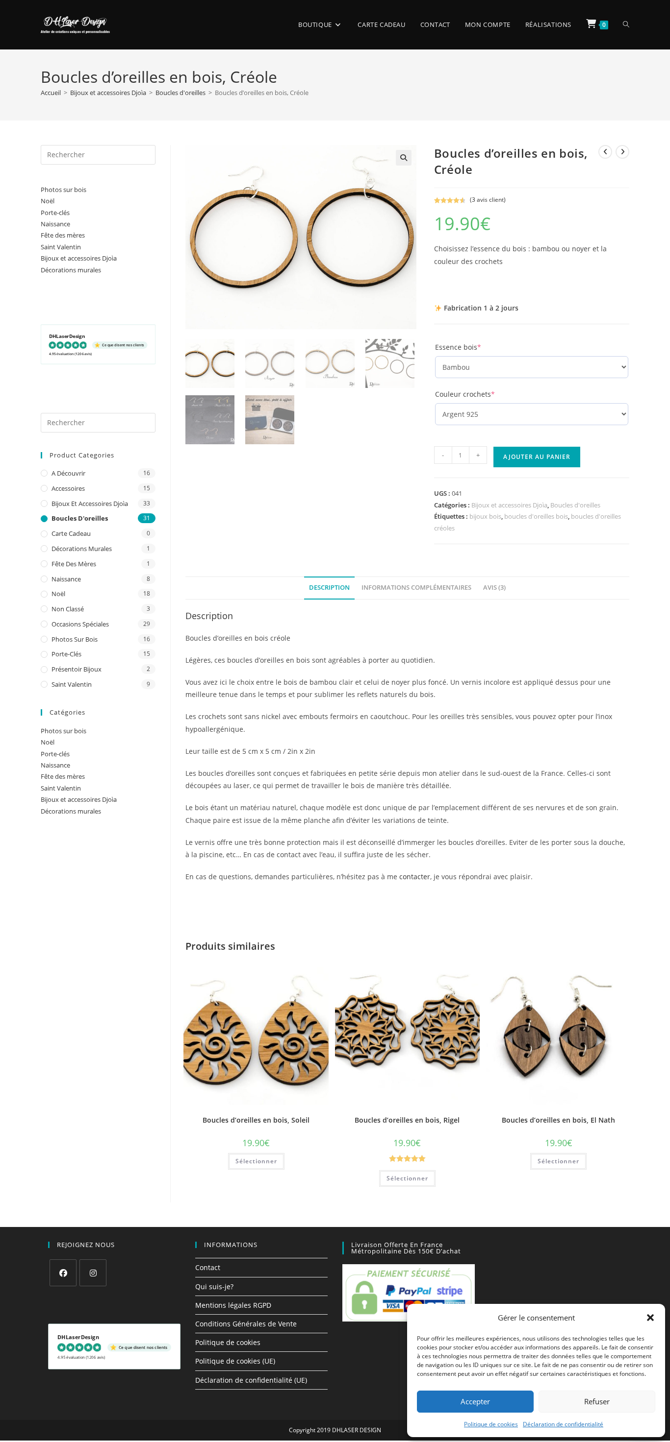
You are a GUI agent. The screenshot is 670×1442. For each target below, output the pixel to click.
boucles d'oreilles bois (536, 516)
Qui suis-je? (214, 1286)
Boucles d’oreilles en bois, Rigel (407, 1120)
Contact (207, 1267)
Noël (47, 200)
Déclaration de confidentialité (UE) (251, 1380)
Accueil (51, 92)
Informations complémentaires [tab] (416, 587)
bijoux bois (485, 516)
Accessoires (68, 488)
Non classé (68, 608)
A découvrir (68, 473)
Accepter (475, 1401)
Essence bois (474, 347)
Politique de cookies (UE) (235, 1361)
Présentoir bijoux (77, 669)
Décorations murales (71, 269)
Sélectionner (256, 1161)
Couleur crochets (481, 394)
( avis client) (488, 199)
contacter (414, 876)
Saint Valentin (61, 246)
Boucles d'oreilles (180, 92)
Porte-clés (55, 212)
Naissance (55, 223)
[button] (650, 1317)
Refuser (597, 1401)
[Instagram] (92, 1272)
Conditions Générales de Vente (246, 1323)
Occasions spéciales (80, 624)
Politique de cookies (491, 1424)
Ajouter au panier (536, 457)
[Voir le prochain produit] (622, 152)
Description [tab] (329, 587)
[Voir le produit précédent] (605, 152)
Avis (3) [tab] (494, 587)
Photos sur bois (63, 189)
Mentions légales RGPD (233, 1305)
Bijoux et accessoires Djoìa (108, 92)
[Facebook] (63, 1272)
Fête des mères (63, 235)
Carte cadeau (71, 533)
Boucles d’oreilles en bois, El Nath (558, 1120)
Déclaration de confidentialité (563, 1424)
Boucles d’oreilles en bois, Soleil (256, 1120)
